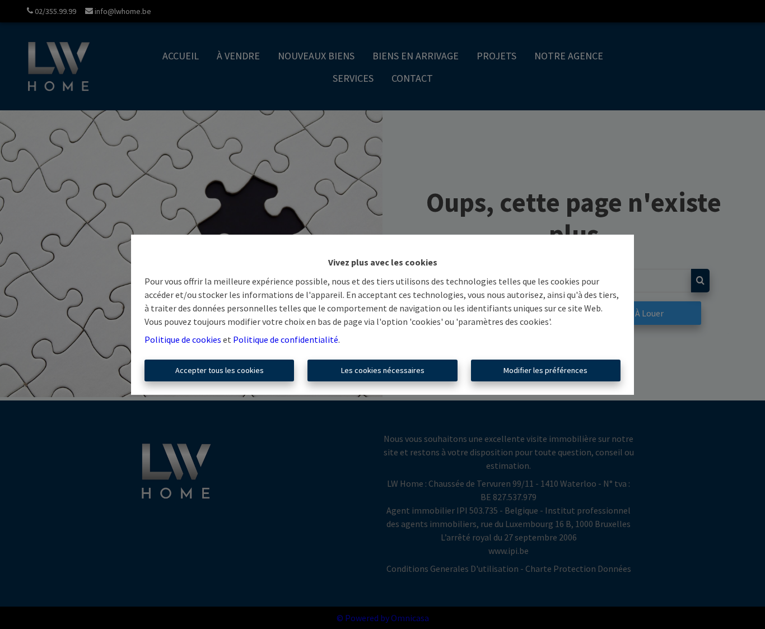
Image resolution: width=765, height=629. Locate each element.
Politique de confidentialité (285, 339)
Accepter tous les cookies (219, 370)
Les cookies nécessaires (383, 370)
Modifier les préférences (545, 370)
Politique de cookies (182, 339)
